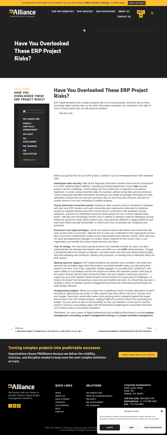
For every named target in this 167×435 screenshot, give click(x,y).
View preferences (153, 427)
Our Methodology (63, 11)
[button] (161, 411)
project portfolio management (136, 315)
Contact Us (124, 16)
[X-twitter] (143, 12)
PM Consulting (31, 118)
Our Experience (105, 11)
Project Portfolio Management (30, 126)
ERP (124, 249)
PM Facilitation (30, 152)
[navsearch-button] (152, 13)
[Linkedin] (139, 12)
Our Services (85, 11)
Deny (131, 427)
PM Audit (28, 134)
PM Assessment (30, 140)
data (135, 186)
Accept (109, 427)
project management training (98, 315)
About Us (123, 11)
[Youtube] (141, 16)
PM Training (30, 146)
